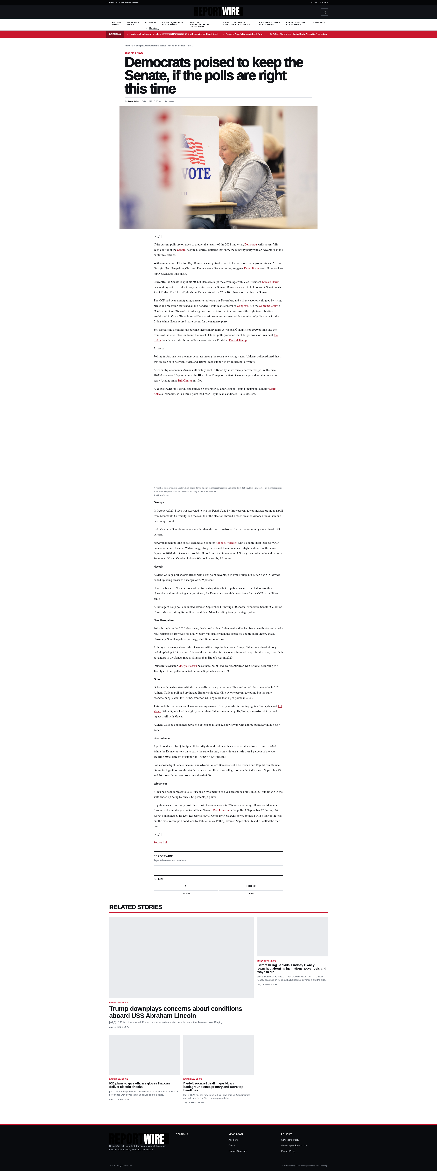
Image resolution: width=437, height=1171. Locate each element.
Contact (324, 3)
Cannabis (319, 22)
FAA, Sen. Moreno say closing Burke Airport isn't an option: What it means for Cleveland (312, 34)
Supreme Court (268, 306)
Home (127, 46)
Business (150, 22)
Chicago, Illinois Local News (269, 23)
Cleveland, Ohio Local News (296, 23)
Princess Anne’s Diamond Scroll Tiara (244, 34)
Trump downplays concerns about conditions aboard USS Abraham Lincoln (175, 1012)
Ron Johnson (221, 810)
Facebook (251, 886)
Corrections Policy (290, 1140)
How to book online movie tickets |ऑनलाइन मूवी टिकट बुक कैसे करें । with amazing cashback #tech (174, 34)
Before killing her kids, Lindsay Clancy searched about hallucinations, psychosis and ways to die (291, 968)
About (314, 3)
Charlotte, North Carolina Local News (236, 23)
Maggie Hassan (187, 666)
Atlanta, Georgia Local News (173, 23)
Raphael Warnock (226, 543)
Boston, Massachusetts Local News (200, 24)
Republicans (251, 268)
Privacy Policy (288, 1151)
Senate (181, 250)
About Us (233, 1140)
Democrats (250, 244)
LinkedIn (186, 894)
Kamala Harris (270, 282)
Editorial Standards (238, 1151)
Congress (242, 306)
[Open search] (324, 12)
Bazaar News (117, 23)
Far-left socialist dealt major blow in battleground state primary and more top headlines (213, 1087)
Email (251, 894)
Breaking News (133, 23)
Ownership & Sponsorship (294, 1145)
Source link (161, 842)
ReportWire (133, 101)
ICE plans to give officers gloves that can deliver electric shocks (139, 1085)
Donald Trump (238, 340)
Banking (154, 28)
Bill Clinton (185, 380)
